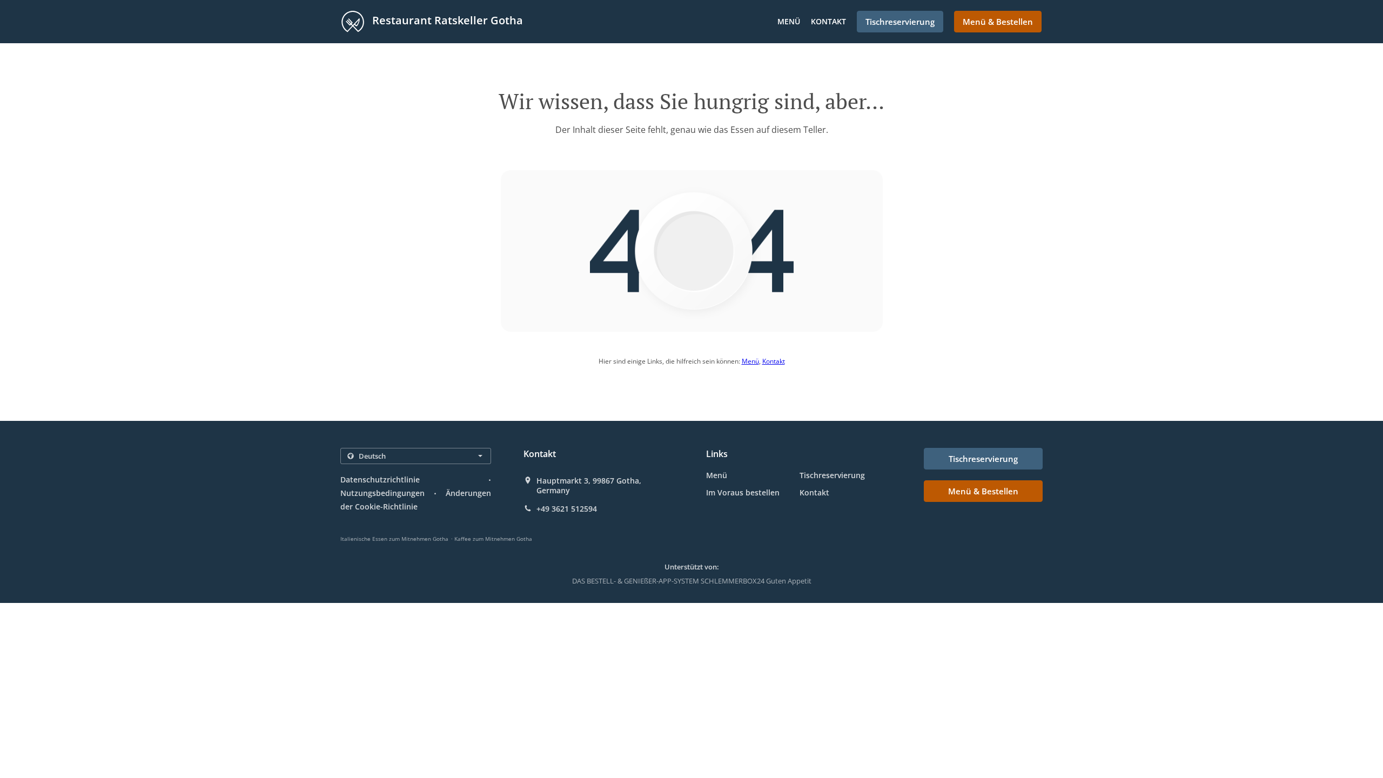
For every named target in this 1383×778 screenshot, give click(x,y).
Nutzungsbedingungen (382, 493)
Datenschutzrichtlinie (380, 479)
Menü (788, 21)
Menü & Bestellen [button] (998, 21)
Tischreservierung (832, 475)
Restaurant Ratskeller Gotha (446, 20)
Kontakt (828, 21)
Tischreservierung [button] (900, 21)
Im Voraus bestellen (743, 492)
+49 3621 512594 (566, 509)
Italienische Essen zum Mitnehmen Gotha (394, 538)
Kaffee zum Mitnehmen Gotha (493, 538)
